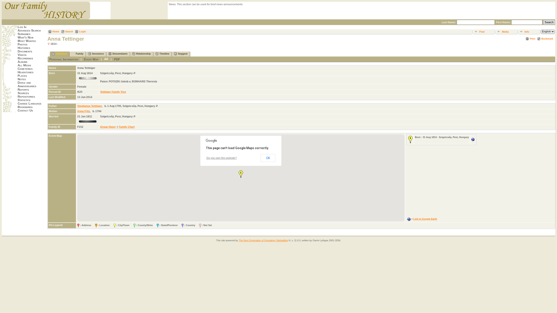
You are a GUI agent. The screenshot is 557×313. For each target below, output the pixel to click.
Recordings (25, 58)
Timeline (164, 53)
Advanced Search (29, 30)
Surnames (24, 34)
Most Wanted (27, 41)
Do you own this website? (221, 158)
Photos (22, 44)
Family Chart (127, 126)
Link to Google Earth (425, 219)
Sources (23, 93)
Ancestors (98, 53)
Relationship (143, 53)
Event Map (91, 59)
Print (532, 38)
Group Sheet (108, 126)
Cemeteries (25, 68)
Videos (22, 55)
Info (527, 31)
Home (55, 31)
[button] (241, 174)
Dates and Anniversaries (27, 84)
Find (482, 31)
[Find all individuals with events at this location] (134, 73)
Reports (23, 89)
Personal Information (63, 59)
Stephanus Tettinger (89, 106)
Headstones (26, 72)
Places (22, 75)
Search (69, 31)
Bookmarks (25, 107)
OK (268, 158)
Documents (25, 51)
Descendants (120, 53)
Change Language (30, 103)
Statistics (24, 100)
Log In (22, 27)
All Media (24, 65)
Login (82, 31)
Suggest (183, 53)
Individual (61, 53)
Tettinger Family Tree (113, 91)
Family (79, 53)
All (106, 59)
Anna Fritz (83, 111)
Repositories (26, 96)
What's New (25, 37)
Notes (22, 79)
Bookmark (547, 38)
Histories (24, 48)
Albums (22, 61)
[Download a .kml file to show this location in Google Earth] (473, 140)
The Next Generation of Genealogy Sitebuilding (263, 240)
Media (505, 31)
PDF (117, 59)
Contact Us (25, 110)
